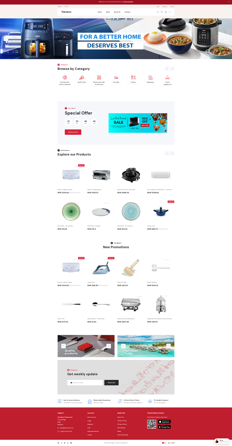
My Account (91, 417)
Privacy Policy (122, 424)
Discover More (128, 2)
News (119, 431)
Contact (127, 12)
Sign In (172, 6)
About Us (117, 12)
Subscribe (111, 383)
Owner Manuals (122, 435)
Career (89, 435)
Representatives (93, 431)
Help (158, 6)
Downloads (121, 428)
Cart (89, 428)
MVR (66, 6)
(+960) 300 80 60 (66, 431)
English (60, 6)
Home (100, 12)
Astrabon (125, 443)
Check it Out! (73, 132)
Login (89, 421)
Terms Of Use (122, 421)
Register (164, 6)
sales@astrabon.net (66, 428)
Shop (108, 12)
